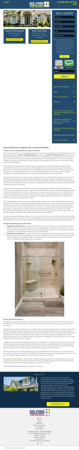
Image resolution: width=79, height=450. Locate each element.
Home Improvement (60, 97)
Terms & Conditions (63, 54)
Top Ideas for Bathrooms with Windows (63, 129)
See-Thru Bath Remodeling (16, 366)
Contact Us (57, 404)
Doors (56, 92)
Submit (64, 56)
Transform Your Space (61, 140)
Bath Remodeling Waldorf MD (63, 135)
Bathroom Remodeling (61, 87)
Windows (57, 102)
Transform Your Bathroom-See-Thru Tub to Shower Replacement (63, 121)
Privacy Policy (71, 54)
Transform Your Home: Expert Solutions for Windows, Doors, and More (64, 112)
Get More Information (14, 39)
